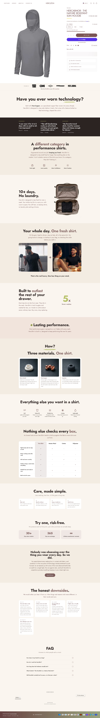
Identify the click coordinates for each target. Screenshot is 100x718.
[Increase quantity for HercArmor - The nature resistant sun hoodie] (73, 35)
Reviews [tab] (17, 697)
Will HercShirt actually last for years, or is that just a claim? (42, 675)
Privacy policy (9, 715)
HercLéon (50, 3)
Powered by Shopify (13, 713)
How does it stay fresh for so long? (35, 658)
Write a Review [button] (81, 695)
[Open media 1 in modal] (32, 43)
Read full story (50, 575)
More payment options (82, 42)
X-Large (81, 26)
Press (17, 715)
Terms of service (14, 715)
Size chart (95, 24)
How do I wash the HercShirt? (34, 662)
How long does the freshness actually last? (37, 666)
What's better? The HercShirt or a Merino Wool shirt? (40, 671)
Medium (69, 26)
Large (75, 26)
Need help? (95, 45)
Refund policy (5, 715)
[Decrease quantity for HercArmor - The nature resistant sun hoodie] (68, 35)
